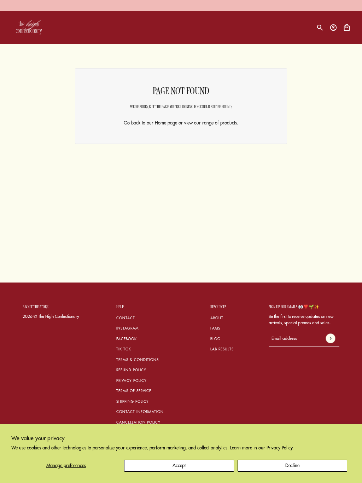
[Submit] (330, 338)
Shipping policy (132, 401)
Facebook (126, 339)
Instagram (127, 328)
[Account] (333, 27)
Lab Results (222, 349)
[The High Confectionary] (29, 27)
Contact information (140, 412)
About (216, 318)
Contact (125, 318)
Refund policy (131, 370)
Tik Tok (123, 349)
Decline (292, 465)
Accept (179, 465)
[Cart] (347, 27)
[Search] (320, 27)
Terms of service (133, 391)
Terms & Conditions (137, 360)
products (228, 123)
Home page (166, 123)
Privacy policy (131, 381)
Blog (215, 339)
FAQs (215, 328)
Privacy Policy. (280, 448)
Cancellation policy (138, 422)
